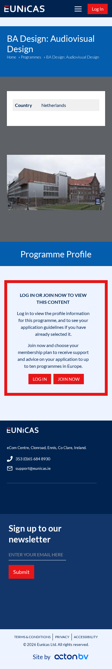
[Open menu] (78, 9)
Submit (21, 572)
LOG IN (40, 379)
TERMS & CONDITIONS (32, 637)
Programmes (31, 57)
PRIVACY (62, 637)
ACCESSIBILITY (86, 637)
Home (11, 57)
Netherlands (53, 105)
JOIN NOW (69, 379)
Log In (97, 9)
